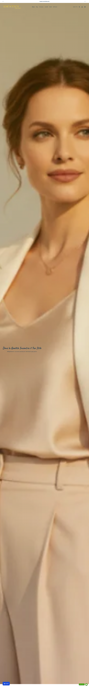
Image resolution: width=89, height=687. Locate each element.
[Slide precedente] (3, 1)
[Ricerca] (79, 6)
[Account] (82, 6)
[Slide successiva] (85, 1)
